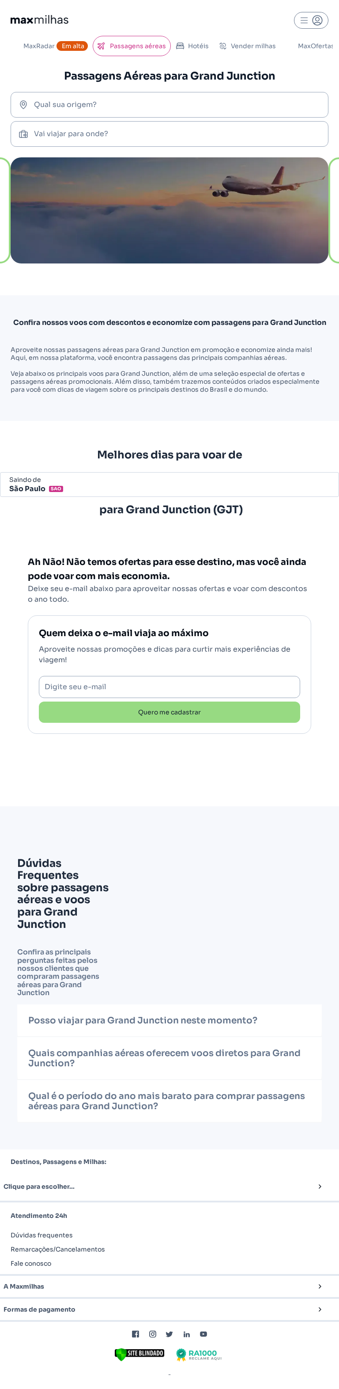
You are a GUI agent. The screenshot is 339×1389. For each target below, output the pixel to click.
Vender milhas (253, 46)
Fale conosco (31, 1263)
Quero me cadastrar (169, 712)
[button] (155, 1186)
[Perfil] (311, 20)
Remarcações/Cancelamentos (58, 1249)
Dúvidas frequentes (42, 1235)
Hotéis (198, 46)
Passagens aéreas (138, 46)
